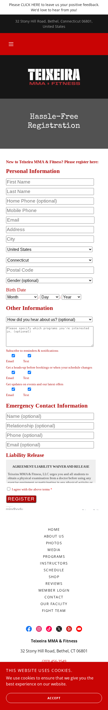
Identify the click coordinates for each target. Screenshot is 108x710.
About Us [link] (54, 536)
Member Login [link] (54, 590)
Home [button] (54, 529)
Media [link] (54, 549)
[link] (54, 77)
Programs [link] (54, 556)
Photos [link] (54, 543)
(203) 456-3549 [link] (54, 661)
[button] (11, 44)
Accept (54, 698)
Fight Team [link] (54, 610)
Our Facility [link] (54, 603)
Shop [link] (54, 576)
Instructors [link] (54, 563)
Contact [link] (54, 597)
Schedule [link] (54, 570)
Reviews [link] (54, 583)
